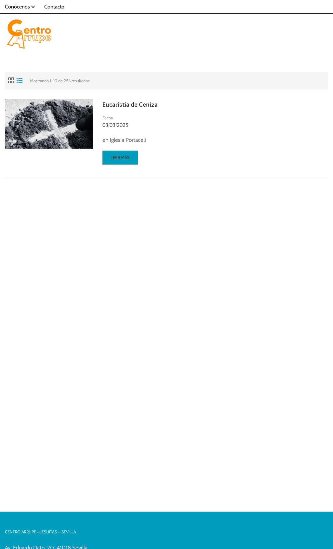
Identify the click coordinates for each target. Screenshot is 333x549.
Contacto (54, 7)
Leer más (121, 159)
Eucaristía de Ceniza (130, 104)
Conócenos (17, 7)
